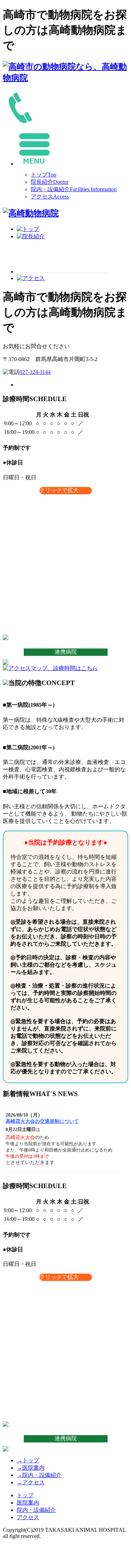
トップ (43, 175)
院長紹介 (49, 182)
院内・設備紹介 (74, 189)
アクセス (50, 197)
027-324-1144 (35, 372)
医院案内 (31, 1468)
